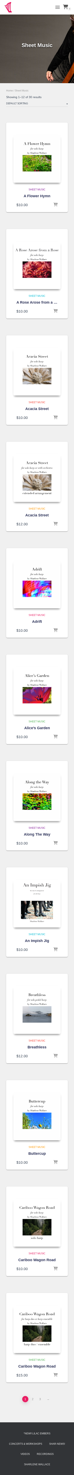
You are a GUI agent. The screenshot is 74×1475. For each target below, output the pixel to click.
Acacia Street (37, 409)
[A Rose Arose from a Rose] (37, 265)
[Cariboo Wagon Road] (37, 1223)
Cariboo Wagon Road (37, 1260)
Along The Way (37, 834)
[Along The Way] (37, 797)
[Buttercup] (37, 1116)
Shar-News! (57, 1443)
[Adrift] (37, 584)
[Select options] (55, 205)
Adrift (37, 621)
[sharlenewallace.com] (9, 7)
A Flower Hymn (37, 196)
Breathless (37, 1047)
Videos (25, 1454)
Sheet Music (37, 189)
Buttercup (37, 1153)
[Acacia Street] (37, 372)
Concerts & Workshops (25, 1443)
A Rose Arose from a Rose (37, 302)
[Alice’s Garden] (37, 691)
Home (9, 90)
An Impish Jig (37, 941)
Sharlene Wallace (37, 1464)
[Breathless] (37, 1010)
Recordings (45, 1454)
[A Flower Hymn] (37, 159)
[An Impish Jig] (37, 903)
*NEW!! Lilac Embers (37, 1433)
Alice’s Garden (37, 728)
